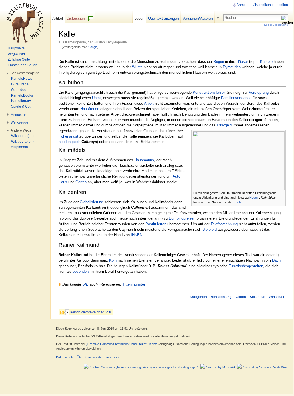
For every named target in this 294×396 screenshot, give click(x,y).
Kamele (266, 61)
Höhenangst (68, 136)
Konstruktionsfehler (209, 92)
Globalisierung (91, 202)
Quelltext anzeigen (163, 18)
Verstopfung (259, 92)
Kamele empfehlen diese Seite (91, 312)
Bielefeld (209, 229)
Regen (218, 61)
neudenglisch (69, 142)
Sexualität (257, 297)
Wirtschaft (276, 297)
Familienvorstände (236, 98)
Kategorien (198, 297)
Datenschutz (65, 357)
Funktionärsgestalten (246, 266)
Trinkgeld (224, 125)
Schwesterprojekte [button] (25, 73)
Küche (238, 202)
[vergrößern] (281, 192)
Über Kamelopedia (89, 357)
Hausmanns (144, 160)
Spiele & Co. (21, 106)
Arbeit (149, 103)
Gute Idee (18, 90)
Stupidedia (19, 147)
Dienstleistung (220, 297)
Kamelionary (21, 101)
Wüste (137, 67)
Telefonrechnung (224, 224)
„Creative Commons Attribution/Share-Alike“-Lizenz (121, 344)
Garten (81, 182)
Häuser (242, 61)
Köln (113, 260)
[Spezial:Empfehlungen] (63, 311)
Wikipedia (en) (22, 142)
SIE (85, 284)
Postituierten (155, 224)
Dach (276, 260)
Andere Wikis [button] (21, 130)
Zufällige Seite (19, 59)
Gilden (241, 297)
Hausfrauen (89, 109)
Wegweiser (16, 54)
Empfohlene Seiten (22, 65)
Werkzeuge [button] (19, 122)
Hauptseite (16, 48)
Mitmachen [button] (19, 114)
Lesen (139, 18)
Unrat (96, 98)
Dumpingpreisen (182, 218)
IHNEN (136, 235)
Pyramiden (232, 67)
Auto (176, 176)
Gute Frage (20, 84)
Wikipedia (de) (22, 136)
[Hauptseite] (25, 23)
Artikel (57, 18)
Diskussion (76, 18)
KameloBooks (22, 95)
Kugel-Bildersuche (276, 24)
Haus (63, 182)
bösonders (81, 271)
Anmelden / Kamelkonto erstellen (262, 5)
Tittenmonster (133, 284)
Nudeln (254, 197)
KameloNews (21, 79)
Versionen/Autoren (198, 18)
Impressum (113, 357)
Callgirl (92, 47)
